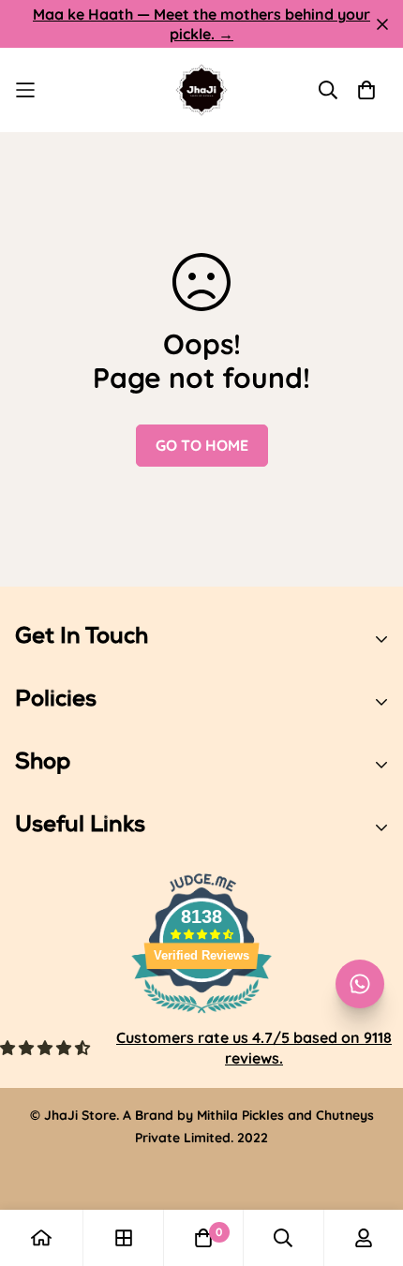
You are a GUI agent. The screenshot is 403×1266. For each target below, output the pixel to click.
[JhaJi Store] (201, 90)
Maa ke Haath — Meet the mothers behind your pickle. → (201, 24)
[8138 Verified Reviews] (201, 1015)
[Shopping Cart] (366, 90)
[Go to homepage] (41, 1238)
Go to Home (202, 445)
